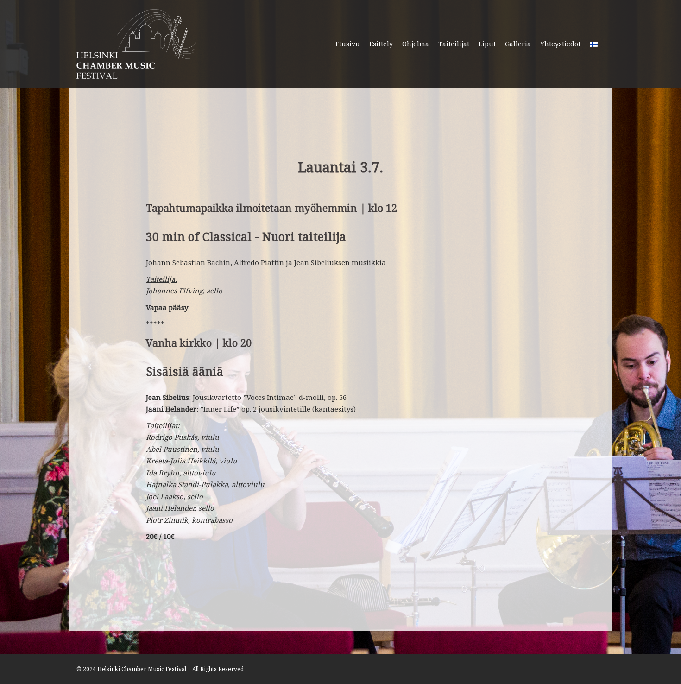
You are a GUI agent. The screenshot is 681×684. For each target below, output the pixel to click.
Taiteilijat (453, 43)
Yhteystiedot (560, 43)
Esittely (381, 43)
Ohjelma (415, 43)
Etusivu (347, 43)
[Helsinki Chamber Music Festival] (136, 43)
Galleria (518, 43)
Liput (487, 43)
